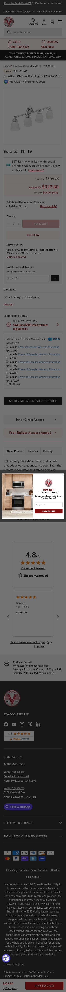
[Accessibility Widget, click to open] (6, 958)
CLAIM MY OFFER (48, 511)
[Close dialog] (62, 475)
